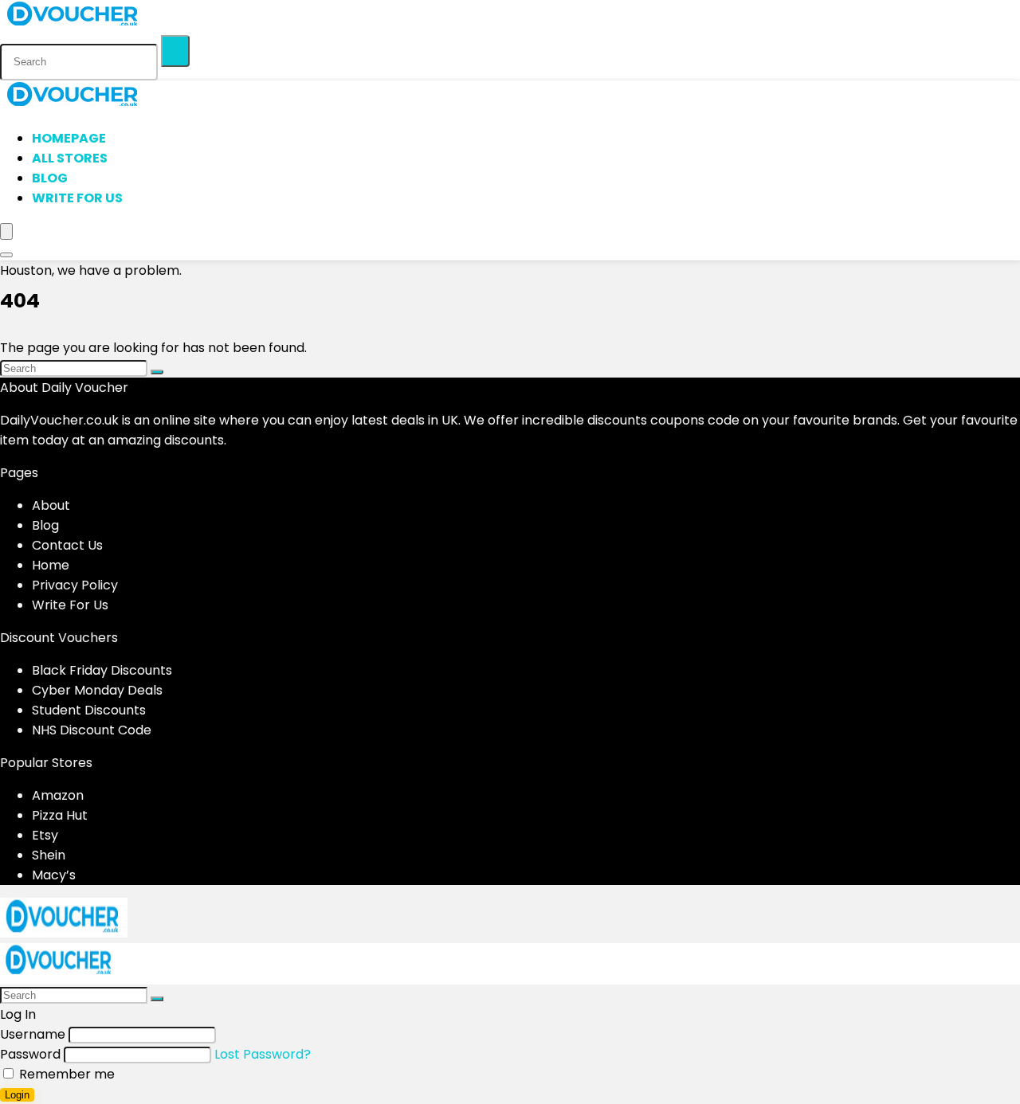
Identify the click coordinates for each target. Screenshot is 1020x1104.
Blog (50, 178)
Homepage (69, 138)
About (51, 505)
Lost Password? (262, 1054)
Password (30, 1054)
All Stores (70, 158)
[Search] (175, 51)
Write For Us (77, 198)
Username (32, 1034)
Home (50, 565)
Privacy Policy (75, 585)
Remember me (65, 1074)
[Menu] (6, 231)
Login (17, 1095)
